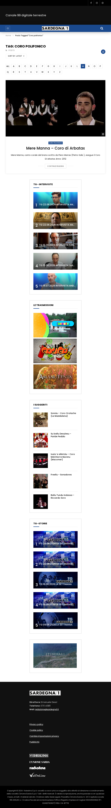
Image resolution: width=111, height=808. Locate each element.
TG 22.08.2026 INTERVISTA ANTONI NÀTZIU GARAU (67, 225)
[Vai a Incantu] (55, 336)
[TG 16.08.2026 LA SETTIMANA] (55, 580)
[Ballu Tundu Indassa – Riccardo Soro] (40, 501)
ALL (7, 66)
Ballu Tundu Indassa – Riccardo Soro (62, 496)
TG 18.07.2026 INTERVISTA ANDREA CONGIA (63, 285)
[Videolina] (38, 756)
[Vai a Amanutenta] (55, 388)
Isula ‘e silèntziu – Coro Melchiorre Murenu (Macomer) (63, 457)
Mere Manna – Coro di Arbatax (55, 148)
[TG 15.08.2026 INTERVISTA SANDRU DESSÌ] (55, 241)
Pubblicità (34, 741)
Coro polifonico (55, 143)
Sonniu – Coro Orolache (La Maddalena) (63, 414)
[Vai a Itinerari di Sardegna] (55, 667)
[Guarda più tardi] (102, 3)
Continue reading (55, 166)
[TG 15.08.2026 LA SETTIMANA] (55, 600)
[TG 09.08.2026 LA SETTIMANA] (55, 620)
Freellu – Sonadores (61, 474)
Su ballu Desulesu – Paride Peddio (61, 435)
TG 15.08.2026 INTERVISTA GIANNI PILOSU (62, 265)
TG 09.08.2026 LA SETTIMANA (55, 624)
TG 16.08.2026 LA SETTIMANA (55, 584)
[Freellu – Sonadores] (40, 481)
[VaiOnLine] (37, 776)
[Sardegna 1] (55, 28)
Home (8, 35)
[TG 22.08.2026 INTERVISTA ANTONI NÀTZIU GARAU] (55, 220)
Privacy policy (36, 724)
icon (55, 108)
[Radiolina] (37, 768)
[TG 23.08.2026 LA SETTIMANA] (55, 539)
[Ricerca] (101, 28)
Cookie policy (36, 730)
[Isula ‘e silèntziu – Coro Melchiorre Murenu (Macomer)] (40, 460)
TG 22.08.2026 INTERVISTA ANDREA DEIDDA (63, 204)
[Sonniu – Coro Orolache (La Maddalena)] (40, 419)
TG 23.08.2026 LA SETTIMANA (55, 543)
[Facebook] (91, 3)
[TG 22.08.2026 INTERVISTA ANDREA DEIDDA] (55, 200)
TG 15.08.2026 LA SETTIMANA (55, 604)
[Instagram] (97, 3)
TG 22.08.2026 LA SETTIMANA (55, 564)
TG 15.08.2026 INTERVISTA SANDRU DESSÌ (62, 245)
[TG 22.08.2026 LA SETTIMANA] (55, 559)
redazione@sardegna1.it (47, 709)
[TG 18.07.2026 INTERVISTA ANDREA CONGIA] (55, 281)
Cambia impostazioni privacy (44, 736)
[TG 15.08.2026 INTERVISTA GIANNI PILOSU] (55, 261)
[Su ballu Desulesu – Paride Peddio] (40, 440)
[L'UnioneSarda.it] (39, 762)
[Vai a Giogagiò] (55, 362)
